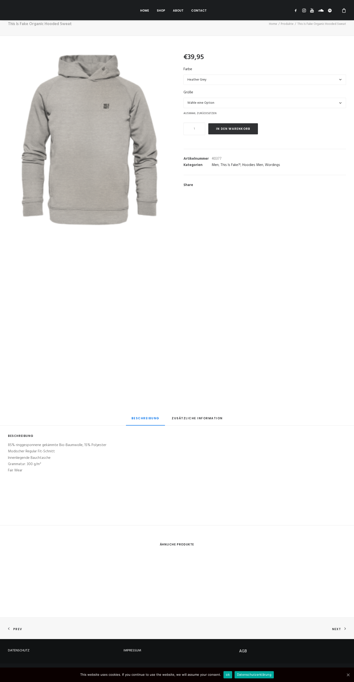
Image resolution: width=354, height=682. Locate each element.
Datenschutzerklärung (254, 674)
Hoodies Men (252, 165)
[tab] (145, 420)
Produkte (287, 24)
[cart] (340, 10)
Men (215, 165)
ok (228, 674)
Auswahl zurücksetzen (200, 113)
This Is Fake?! (230, 165)
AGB (243, 651)
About (178, 10)
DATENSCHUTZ (18, 650)
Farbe (188, 69)
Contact (199, 10)
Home (144, 10)
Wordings (272, 165)
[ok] (348, 674)
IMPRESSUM (132, 650)
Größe (188, 92)
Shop (161, 10)
